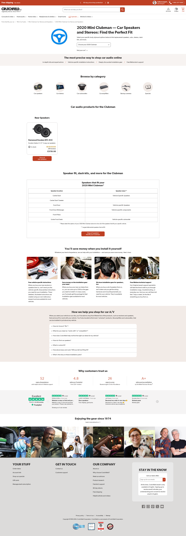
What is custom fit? (59, 345)
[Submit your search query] (122, 9)
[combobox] (94, 9)
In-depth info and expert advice (53, 62)
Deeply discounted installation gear (110, 62)
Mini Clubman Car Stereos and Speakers (40, 22)
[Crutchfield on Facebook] (143, 506)
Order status (17, 469)
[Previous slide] (80, 2)
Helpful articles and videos (101, 496)
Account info (17, 472)
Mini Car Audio (21, 22)
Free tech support (99, 484)
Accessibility (99, 515)
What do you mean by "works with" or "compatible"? (70, 331)
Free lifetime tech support (134, 62)
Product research (98, 480)
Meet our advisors (99, 476)
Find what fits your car (8, 22)
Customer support (62, 472)
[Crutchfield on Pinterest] (153, 506)
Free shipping (11, 3)
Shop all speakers (93, 233)
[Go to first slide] (105, 2)
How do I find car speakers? (62, 340)
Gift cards (16, 480)
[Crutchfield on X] (157, 506)
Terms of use (90, 515)
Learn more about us (92, 422)
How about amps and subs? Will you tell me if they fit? (70, 350)
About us (96, 469)
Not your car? (81, 50)
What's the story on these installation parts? (67, 355)
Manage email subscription (22, 484)
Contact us (59, 469)
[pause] (108, 3)
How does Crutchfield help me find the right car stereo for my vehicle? (76, 336)
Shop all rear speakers (42, 158)
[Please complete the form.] (164, 479)
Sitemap (108, 515)
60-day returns (93, 2)
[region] (93, 442)
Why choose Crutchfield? (101, 472)
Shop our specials (19, 476)
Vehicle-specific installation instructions (81, 62)
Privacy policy (80, 515)
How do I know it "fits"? (60, 326)
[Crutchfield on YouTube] (162, 506)
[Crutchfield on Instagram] (148, 506)
